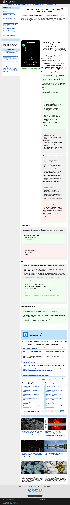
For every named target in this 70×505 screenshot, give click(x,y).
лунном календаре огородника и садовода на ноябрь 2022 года (44, 19)
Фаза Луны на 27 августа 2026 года (8, 13)
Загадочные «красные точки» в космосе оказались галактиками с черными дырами (10, 61)
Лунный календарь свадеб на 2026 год (9, 36)
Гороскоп (33, 1)
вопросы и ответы (58, 327)
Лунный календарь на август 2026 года (9, 21)
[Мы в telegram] (33, 490)
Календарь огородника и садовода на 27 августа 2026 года (10, 16)
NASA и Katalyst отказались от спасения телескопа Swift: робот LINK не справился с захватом (10, 63)
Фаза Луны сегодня (6, 9)
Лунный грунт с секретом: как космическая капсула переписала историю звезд (10, 52)
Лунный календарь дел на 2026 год (9, 35)
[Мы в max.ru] (36, 337)
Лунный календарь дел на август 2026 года (10, 26)
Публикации (18, 1)
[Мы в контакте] (36, 490)
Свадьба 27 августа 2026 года (8, 19)
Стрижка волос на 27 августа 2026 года (9, 14)
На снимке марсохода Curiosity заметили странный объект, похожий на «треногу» (10, 69)
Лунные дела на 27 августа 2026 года (9, 18)
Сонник (45, 1)
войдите (31, 70)
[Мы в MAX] (29, 490)
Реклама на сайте (20, 503)
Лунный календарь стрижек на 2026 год (9, 31)
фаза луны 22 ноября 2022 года (30, 348)
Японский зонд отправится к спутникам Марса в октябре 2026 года (11, 59)
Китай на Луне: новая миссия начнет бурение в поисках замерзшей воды (11, 67)
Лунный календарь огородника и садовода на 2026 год (10, 33)
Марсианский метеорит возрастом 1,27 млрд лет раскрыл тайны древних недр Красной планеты (10, 73)
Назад (31, 495)
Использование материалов (12, 503)
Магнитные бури (39, 1)
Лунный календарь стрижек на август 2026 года (11, 23)
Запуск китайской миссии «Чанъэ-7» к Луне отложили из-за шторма (10, 57)
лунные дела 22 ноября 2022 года (30, 357)
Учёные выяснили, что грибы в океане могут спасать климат (10, 71)
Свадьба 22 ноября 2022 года (29, 362)
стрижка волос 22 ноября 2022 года (31, 353)
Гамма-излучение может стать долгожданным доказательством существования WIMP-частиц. (11, 54)
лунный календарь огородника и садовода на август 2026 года (37, 370)
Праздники (50, 1)
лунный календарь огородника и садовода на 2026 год (36, 375)
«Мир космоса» (5, 499)
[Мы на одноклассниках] (40, 490)
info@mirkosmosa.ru (12, 502)
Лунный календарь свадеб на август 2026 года (10, 28)
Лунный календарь (26, 1)
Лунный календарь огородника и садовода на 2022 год (25, 4)
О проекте (5, 503)
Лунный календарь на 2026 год (8, 30)
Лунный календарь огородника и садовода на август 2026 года (10, 25)
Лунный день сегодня (6, 11)
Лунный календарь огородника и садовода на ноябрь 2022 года (46, 4)
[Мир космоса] (4, 2)
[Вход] (66, 2)
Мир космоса (5, 4)
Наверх (39, 495)
